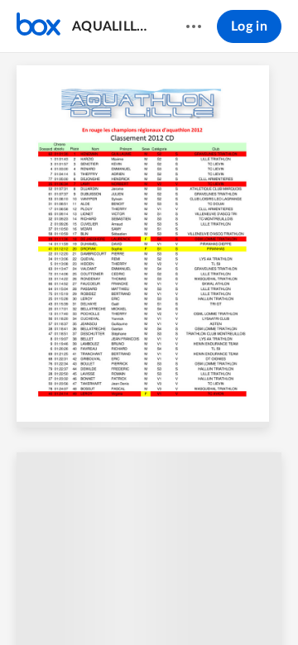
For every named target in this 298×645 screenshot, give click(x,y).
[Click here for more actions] (193, 26)
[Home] (38, 26)
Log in (249, 26)
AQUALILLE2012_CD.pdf (113, 26)
